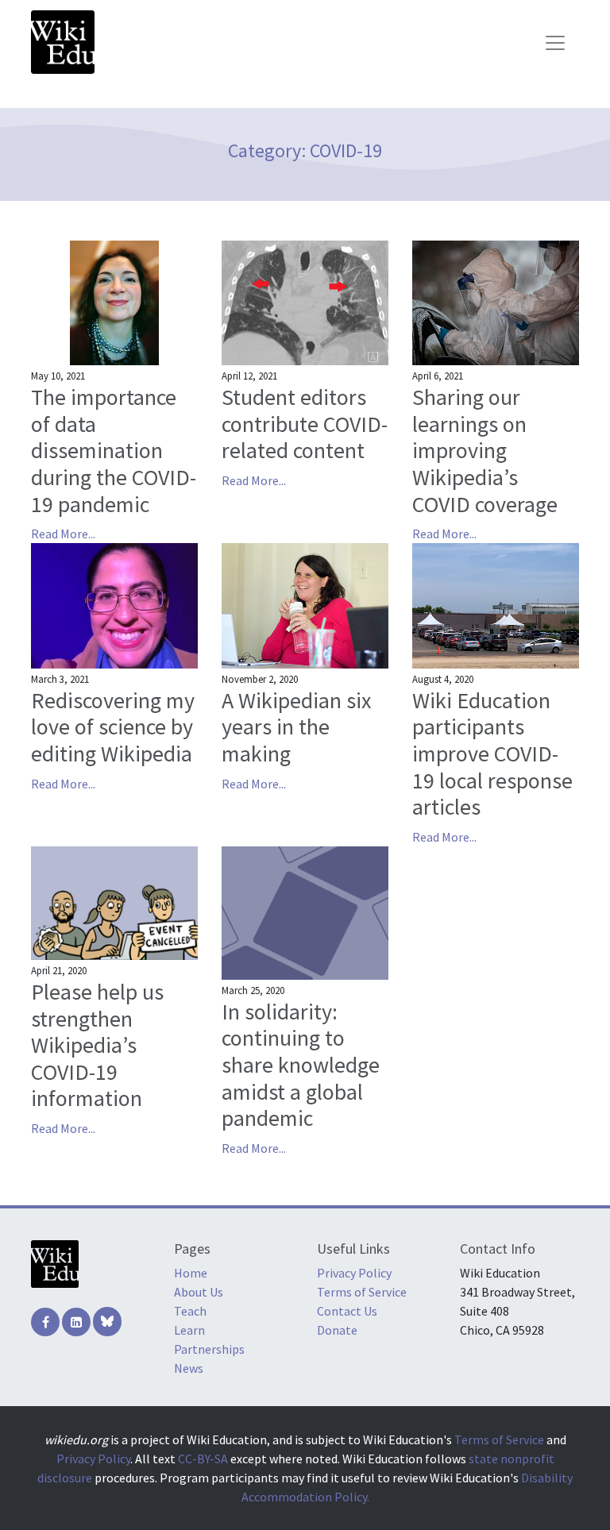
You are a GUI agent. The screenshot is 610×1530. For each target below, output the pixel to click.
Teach (190, 1311)
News (188, 1368)
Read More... (63, 533)
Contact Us (347, 1311)
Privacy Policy (354, 1273)
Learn (189, 1330)
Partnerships (209, 1349)
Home (190, 1273)
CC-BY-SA (203, 1458)
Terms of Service (362, 1292)
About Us (198, 1292)
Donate (337, 1330)
